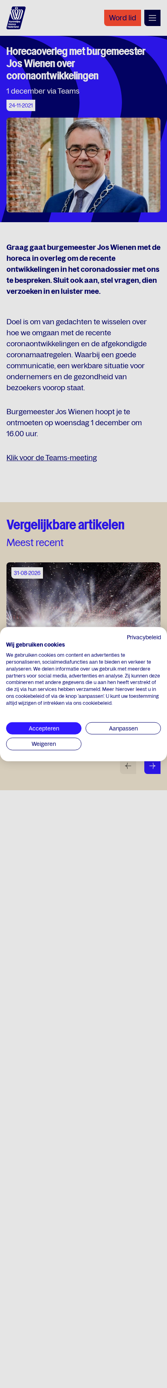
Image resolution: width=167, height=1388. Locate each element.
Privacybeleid (144, 636)
